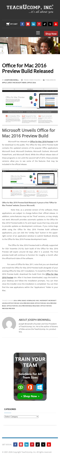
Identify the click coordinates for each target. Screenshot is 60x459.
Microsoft (17, 82)
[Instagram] (28, 24)
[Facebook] (22, 24)
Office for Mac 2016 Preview (41, 141)
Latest (9, 82)
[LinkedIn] (33, 24)
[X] (50, 24)
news (32, 303)
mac (37, 300)
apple (19, 300)
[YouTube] (56, 24)
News (24, 82)
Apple (4, 82)
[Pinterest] (39, 24)
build (24, 300)
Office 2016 (31, 82)
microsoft (44, 300)
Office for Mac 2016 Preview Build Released (23, 306)
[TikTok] (45, 24)
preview (12, 308)
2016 (15, 300)
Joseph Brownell (11, 80)
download (31, 300)
